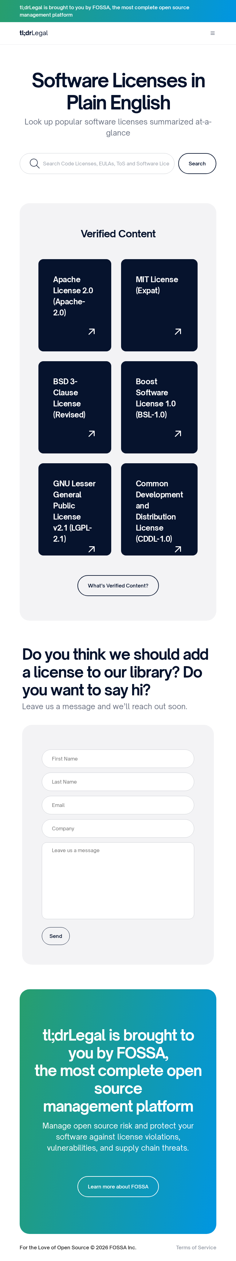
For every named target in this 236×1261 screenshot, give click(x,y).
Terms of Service (196, 1247)
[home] (34, 33)
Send (55, 936)
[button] (212, 33)
